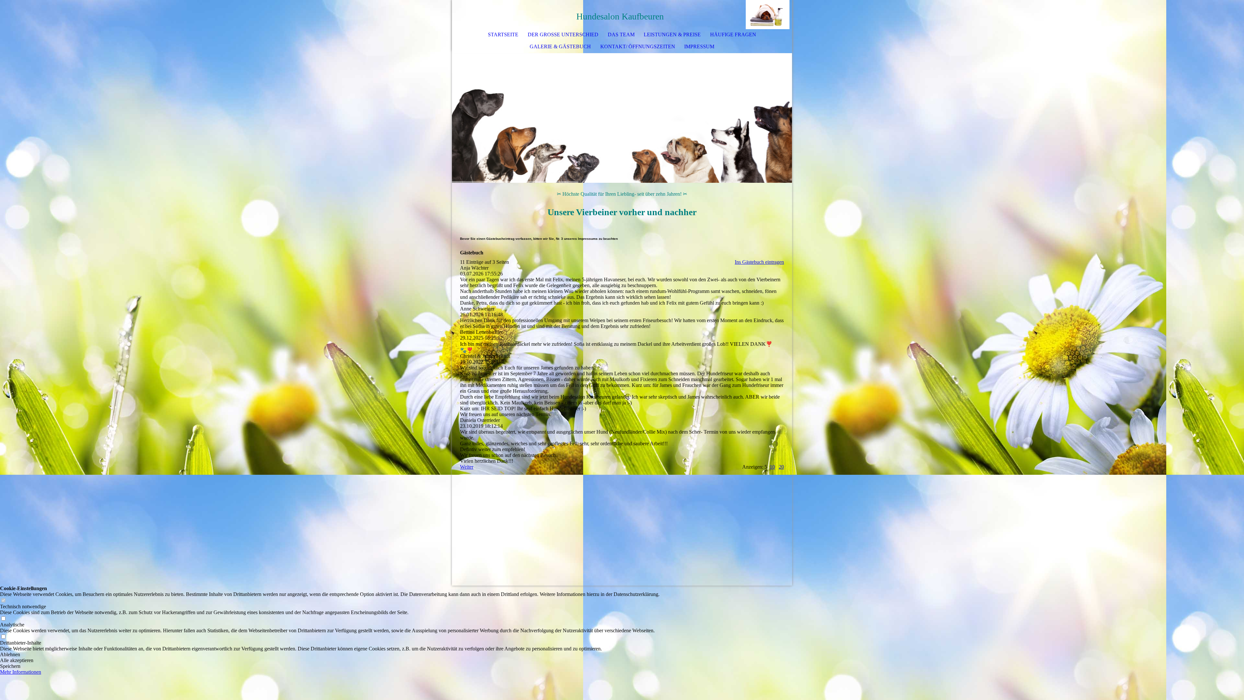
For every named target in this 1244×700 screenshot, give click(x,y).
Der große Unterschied (563, 34)
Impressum (699, 46)
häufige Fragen (733, 34)
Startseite (503, 34)
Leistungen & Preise (672, 34)
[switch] (3, 600)
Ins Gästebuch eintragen (759, 262)
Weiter (466, 467)
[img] (767, 14)
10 (772, 467)
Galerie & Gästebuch (560, 46)
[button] (330, 655)
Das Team (621, 34)
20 (781, 467)
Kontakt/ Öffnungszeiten (637, 46)
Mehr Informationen (20, 672)
